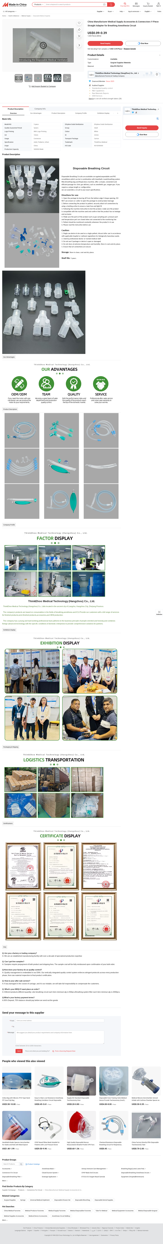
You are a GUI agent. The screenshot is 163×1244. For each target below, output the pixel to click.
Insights (137, 1228)
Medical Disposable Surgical (147, 1211)
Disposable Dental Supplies (104, 1200)
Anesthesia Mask (48, 1169)
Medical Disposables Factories (80, 1211)
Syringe (22, 1200)
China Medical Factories (12, 1211)
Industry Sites (96, 1228)
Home (4, 16)
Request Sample (130, 49)
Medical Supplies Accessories (14, 1216)
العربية (93, 1230)
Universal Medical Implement (40, 1200)
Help (121, 11)
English (29, 1230)
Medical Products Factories (34, 1211)
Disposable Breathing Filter (11, 1177)
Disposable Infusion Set (62, 1200)
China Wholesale (72, 1228)
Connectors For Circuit (10, 1173)
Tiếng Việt (132, 1230)
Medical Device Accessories (38, 1216)
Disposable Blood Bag (82, 1200)
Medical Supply (26, 16)
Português (44, 1230)
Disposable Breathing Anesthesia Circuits (135, 1173)
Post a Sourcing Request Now (63, 1051)
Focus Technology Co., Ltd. (67, 1235)
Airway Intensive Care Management (94, 1169)
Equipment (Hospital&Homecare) (132, 1177)
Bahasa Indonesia (143, 1230)
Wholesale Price (84, 1228)
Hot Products (27, 1228)
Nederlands (85, 1230)
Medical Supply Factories (57, 1211)
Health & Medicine (13, 16)
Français (52, 1230)
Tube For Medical (101, 1211)
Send (19, 1051)
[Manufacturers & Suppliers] (14, 4)
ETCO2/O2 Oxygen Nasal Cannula (93, 1177)
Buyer (110, 11)
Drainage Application (49, 1177)
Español (36, 1230)
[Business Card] (158, 118)
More (4, 1220)
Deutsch (77, 1230)
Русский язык (62, 1230)
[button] (113, 113)
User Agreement (94, 1235)
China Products (38, 1228)
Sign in (158, 6)
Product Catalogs (33, 1164)
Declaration (104, 1235)
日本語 (106, 1230)
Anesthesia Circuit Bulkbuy (61, 1216)
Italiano (70, 1230)
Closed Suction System (50, 1173)
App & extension (133, 11)
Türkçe (125, 1230)
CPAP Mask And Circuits (90, 1173)
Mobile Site (129, 1228)
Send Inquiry (105, 43)
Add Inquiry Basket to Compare (43, 86)
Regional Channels (107, 1228)
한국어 (99, 1230)
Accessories (6, 1169)
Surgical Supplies (10, 1200)
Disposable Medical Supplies (41, 16)
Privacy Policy (114, 1235)
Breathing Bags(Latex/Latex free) (132, 1169)
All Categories (10, 11)
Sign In (91, 98)
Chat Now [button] (144, 43)
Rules (159, 11)
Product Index (120, 1228)
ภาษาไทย (118, 1230)
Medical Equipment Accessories (123, 1211)
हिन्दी (111, 1230)
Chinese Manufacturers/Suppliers (55, 1228)
